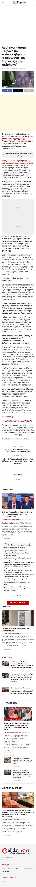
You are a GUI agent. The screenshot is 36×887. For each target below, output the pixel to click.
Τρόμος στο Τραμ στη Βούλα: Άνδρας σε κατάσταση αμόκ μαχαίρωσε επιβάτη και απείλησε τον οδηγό (16, 588)
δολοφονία (19, 439)
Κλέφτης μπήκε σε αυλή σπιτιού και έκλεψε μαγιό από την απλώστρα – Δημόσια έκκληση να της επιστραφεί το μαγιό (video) (18, 545)
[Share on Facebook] (7, 90)
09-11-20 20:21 (6, 68)
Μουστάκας (18, 474)
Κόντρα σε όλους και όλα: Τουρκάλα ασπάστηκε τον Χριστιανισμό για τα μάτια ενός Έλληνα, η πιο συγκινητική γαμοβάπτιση (22, 774)
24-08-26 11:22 (24, 519)
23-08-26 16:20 (16, 766)
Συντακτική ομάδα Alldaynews (11, 519)
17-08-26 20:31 (24, 633)
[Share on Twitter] (18, 90)
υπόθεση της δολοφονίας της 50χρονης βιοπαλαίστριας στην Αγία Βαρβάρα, (18, 138)
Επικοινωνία (6, 871)
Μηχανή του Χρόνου (9, 806)
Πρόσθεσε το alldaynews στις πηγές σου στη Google (19, 155)
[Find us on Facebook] (2, 881)
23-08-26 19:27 (24, 819)
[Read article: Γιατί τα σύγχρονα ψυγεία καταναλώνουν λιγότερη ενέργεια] (18, 618)
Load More (18, 595)
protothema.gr (7, 417)
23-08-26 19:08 (26, 732)
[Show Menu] (3, 3)
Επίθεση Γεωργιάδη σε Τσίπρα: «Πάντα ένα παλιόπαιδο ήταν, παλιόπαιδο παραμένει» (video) (17, 514)
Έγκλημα (26, 439)
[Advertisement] (18, 25)
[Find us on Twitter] (4, 881)
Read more (8, 538)
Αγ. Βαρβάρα (10, 439)
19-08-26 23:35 (16, 780)
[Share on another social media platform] (29, 90)
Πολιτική (6, 507)
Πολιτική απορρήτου (28, 868)
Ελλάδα (5, 624)
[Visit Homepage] (19, 2)
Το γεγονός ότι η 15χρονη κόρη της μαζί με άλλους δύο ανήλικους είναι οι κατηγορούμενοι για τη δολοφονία (17, 163)
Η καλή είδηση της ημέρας (13, 719)
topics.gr (9, 860)
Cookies (18, 868)
